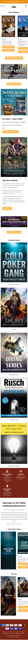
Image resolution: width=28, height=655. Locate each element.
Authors (12, 633)
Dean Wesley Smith (22, 514)
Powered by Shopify (14, 637)
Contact (22, 632)
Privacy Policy (10, 632)
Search (3, 632)
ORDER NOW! (7, 208)
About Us (17, 632)
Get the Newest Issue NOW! (10, 131)
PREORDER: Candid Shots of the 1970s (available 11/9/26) (7, 42)
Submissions (6, 633)
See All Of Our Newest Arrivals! (14, 58)
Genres (22, 633)
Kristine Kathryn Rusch (8, 516)
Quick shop (8, 47)
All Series (18, 633)
